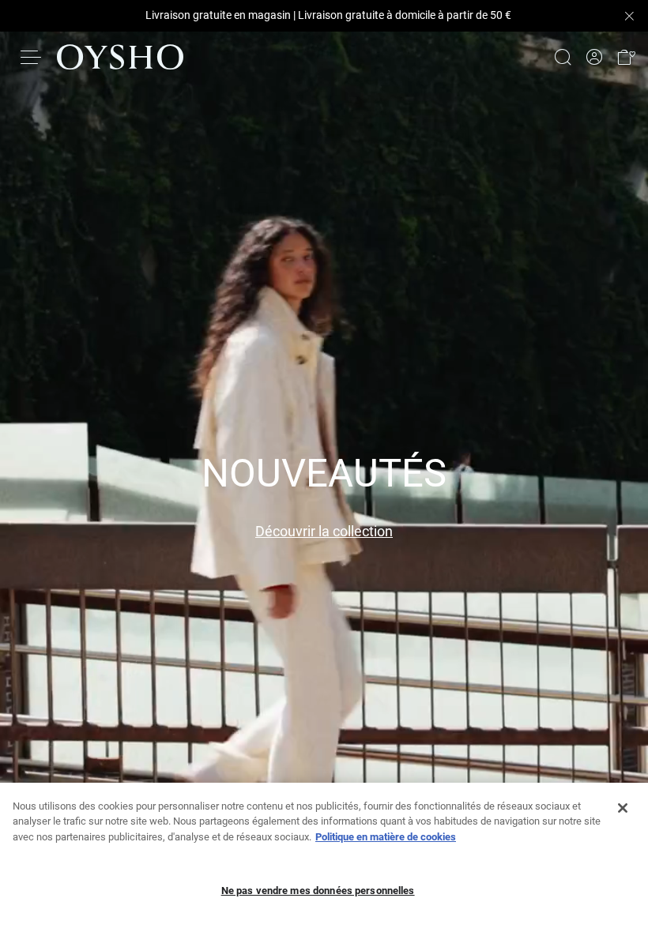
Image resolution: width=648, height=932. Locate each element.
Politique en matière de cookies (385, 837)
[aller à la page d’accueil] (120, 57)
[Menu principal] (31, 57)
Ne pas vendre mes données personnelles (318, 890)
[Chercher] (562, 56)
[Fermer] (622, 808)
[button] (625, 57)
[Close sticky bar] (629, 16)
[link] (594, 57)
